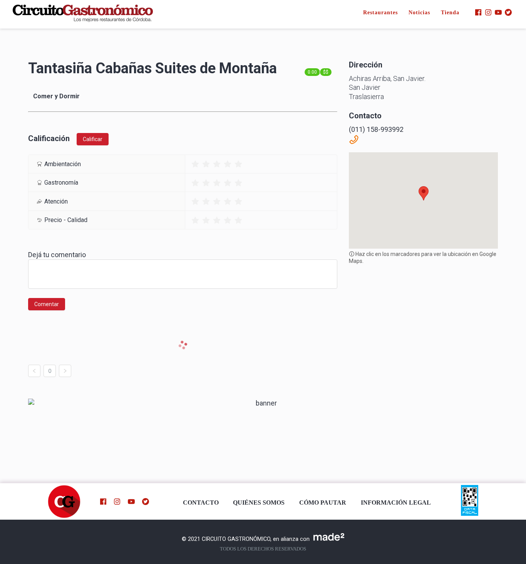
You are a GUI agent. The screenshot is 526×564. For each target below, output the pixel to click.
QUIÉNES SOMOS (259, 502)
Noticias (419, 12)
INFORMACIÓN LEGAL (396, 502)
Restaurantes (380, 12)
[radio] (195, 164)
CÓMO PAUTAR (322, 502)
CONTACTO (201, 502)
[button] (424, 193)
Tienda (450, 12)
